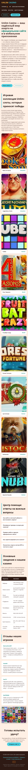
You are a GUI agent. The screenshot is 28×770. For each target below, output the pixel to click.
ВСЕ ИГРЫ (10, 10)
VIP (10, 6)
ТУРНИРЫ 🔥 (5, 6)
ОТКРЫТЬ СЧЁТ (15, 15)
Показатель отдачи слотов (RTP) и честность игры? (13, 546)
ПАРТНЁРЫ (4, 10)
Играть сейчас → (7, 85)
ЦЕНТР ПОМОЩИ (19, 10)
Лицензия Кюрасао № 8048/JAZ (11, 757)
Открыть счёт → (14, 744)
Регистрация (18, 85)
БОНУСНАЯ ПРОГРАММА (18, 6)
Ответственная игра (16, 759)
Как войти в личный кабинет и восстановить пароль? (12, 519)
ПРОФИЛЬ (5, 15)
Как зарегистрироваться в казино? (13, 539)
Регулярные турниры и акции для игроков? (13, 526)
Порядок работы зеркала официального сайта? (10, 533)
